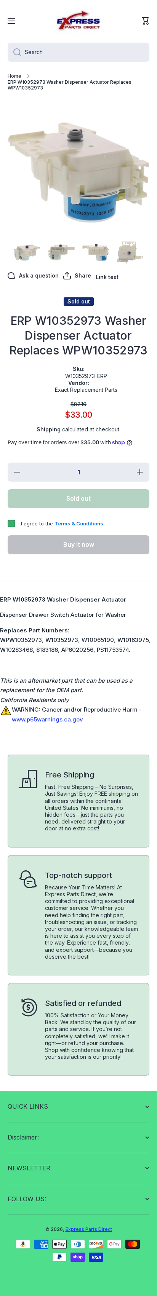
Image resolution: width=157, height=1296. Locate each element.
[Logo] (78, 21)
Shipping (49, 429)
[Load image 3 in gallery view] (61, 252)
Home (14, 76)
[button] (145, 21)
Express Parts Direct (89, 1229)
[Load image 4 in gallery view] (95, 252)
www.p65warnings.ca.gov (47, 719)
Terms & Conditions (78, 523)
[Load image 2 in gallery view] (27, 252)
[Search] (14, 52)
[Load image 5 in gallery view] (130, 252)
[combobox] (78, 52)
